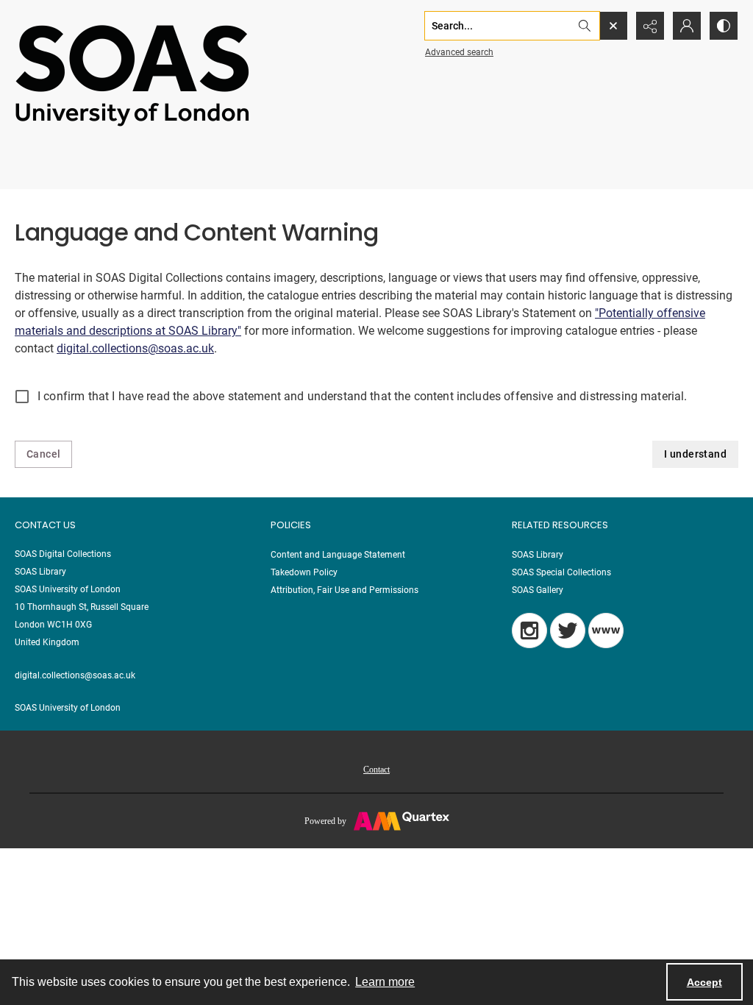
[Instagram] (529, 630)
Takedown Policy (304, 572)
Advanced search (459, 52)
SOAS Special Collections (561, 572)
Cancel (43, 454)
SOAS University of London (68, 708)
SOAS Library (537, 555)
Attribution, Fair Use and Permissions (344, 590)
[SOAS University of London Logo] (132, 74)
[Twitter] (567, 630)
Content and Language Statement (338, 555)
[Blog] (606, 630)
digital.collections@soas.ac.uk (135, 348)
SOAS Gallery (537, 590)
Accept (704, 982)
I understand (695, 454)
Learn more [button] (385, 982)
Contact (376, 769)
